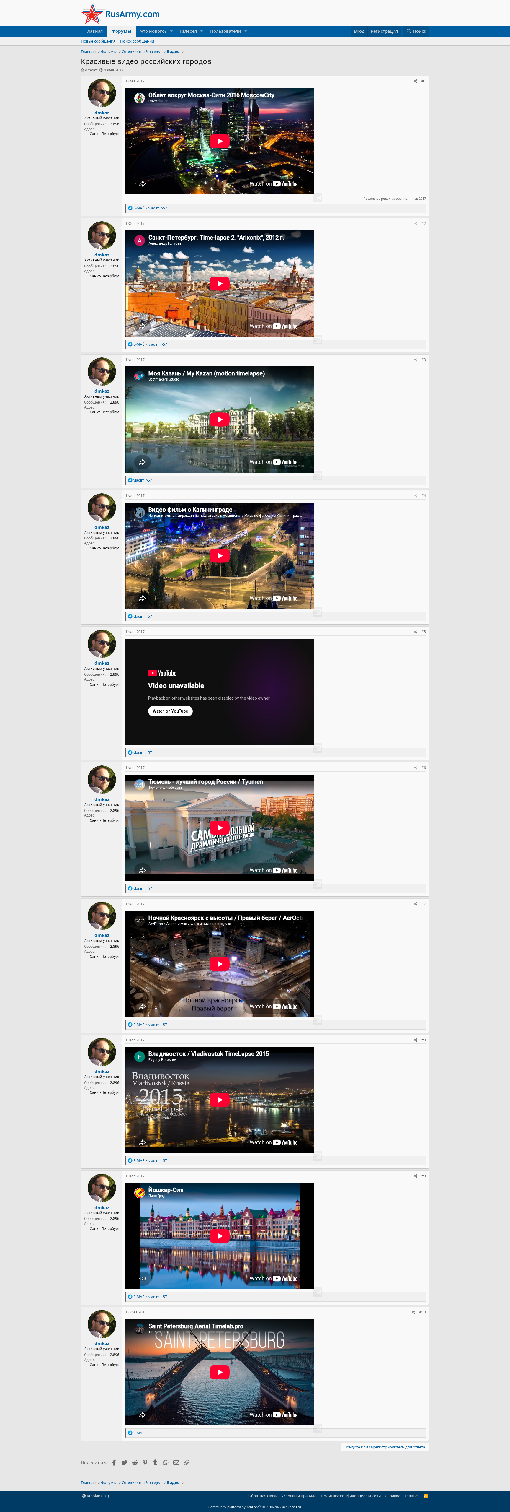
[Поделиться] (415, 81)
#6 (423, 767)
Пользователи (225, 31)
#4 (423, 495)
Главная (94, 31)
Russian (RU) (97, 1495)
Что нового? (153, 31)
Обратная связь (262, 1495)
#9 (423, 1175)
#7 (423, 903)
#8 (423, 1040)
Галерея (188, 31)
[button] (171, 31)
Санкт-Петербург (104, 133)
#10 (422, 1312)
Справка (392, 1495)
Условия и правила (298, 1495)
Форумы (121, 31)
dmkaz (91, 70)
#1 (423, 81)
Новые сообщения (98, 41)
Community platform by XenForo (255, 1507)
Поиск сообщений (137, 41)
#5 (423, 631)
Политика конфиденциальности (351, 1495)
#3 (423, 359)
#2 (423, 223)
